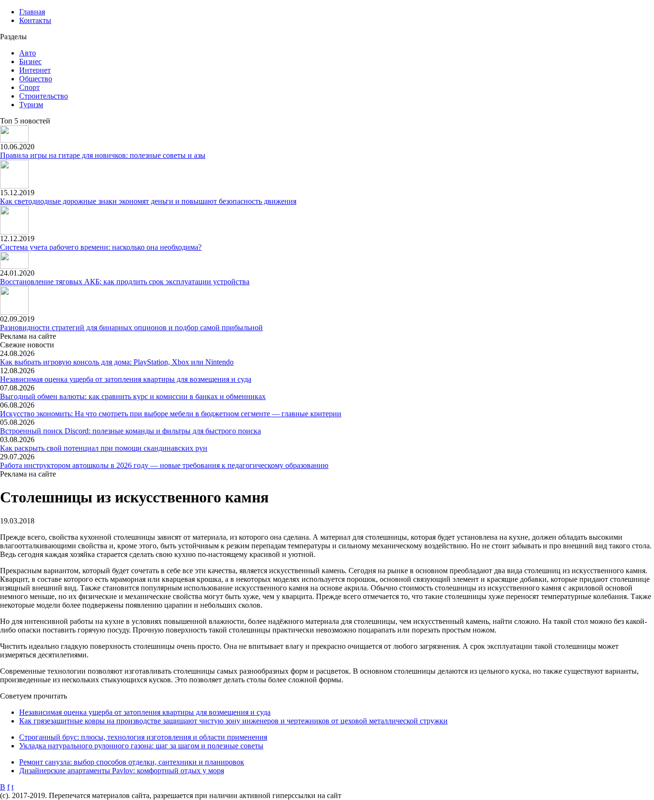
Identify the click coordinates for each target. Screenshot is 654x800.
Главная (32, 12)
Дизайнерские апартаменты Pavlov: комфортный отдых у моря (121, 771)
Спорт (29, 87)
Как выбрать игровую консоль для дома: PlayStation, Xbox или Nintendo (117, 362)
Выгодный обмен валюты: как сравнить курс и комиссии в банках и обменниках (133, 396)
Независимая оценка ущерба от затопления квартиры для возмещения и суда (125, 379)
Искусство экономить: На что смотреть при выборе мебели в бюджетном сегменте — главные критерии (170, 414)
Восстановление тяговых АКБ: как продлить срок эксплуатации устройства (124, 282)
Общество (35, 79)
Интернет (35, 70)
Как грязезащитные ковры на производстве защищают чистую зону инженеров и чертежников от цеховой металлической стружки (233, 721)
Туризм (31, 104)
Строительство (43, 96)
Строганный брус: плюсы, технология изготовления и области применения (143, 737)
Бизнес (30, 61)
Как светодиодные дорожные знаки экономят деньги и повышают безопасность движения (148, 201)
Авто (27, 53)
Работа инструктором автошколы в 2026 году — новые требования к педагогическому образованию (164, 465)
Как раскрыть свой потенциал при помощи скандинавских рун (103, 448)
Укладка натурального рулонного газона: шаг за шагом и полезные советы (141, 746)
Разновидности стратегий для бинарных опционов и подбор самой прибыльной (131, 327)
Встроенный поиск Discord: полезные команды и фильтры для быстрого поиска (130, 431)
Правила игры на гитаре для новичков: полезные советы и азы (102, 155)
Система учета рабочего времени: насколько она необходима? (101, 247)
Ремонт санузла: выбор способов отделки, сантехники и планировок (131, 762)
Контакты (35, 20)
